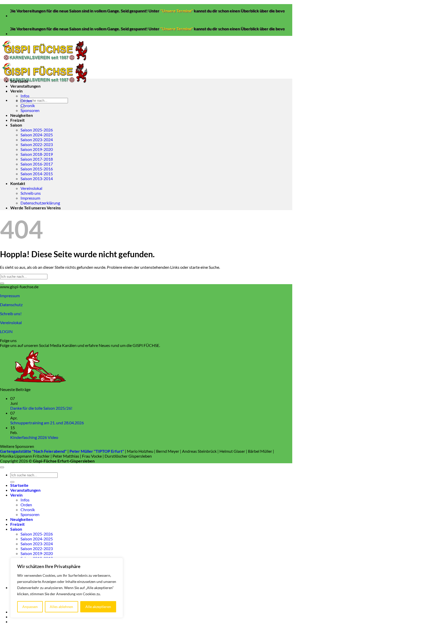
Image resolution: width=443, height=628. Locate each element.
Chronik (28, 105)
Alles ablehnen (61, 606)
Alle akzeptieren (98, 606)
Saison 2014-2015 (37, 173)
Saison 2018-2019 (37, 154)
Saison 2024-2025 (37, 134)
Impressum (30, 197)
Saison (16, 124)
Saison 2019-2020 (37, 149)
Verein (16, 90)
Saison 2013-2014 (37, 178)
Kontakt (17, 183)
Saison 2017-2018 (37, 159)
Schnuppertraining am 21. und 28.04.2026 (47, 422)
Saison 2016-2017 (37, 163)
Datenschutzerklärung (40, 202)
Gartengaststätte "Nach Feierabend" (33, 451)
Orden (26, 100)
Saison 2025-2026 (37, 129)
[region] (66, 588)
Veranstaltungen (25, 86)
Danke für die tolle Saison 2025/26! (41, 408)
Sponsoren (30, 110)
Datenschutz (11, 304)
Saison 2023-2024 (37, 139)
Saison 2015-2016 (37, 168)
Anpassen (30, 606)
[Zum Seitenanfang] (2, 467)
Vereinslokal (31, 188)
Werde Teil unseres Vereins (35, 207)
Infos (25, 95)
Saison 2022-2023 (37, 144)
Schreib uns (31, 193)
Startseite (19, 81)
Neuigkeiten (21, 115)
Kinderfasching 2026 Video (34, 437)
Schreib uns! (11, 313)
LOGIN (6, 331)
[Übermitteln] (2, 283)
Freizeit (17, 120)
